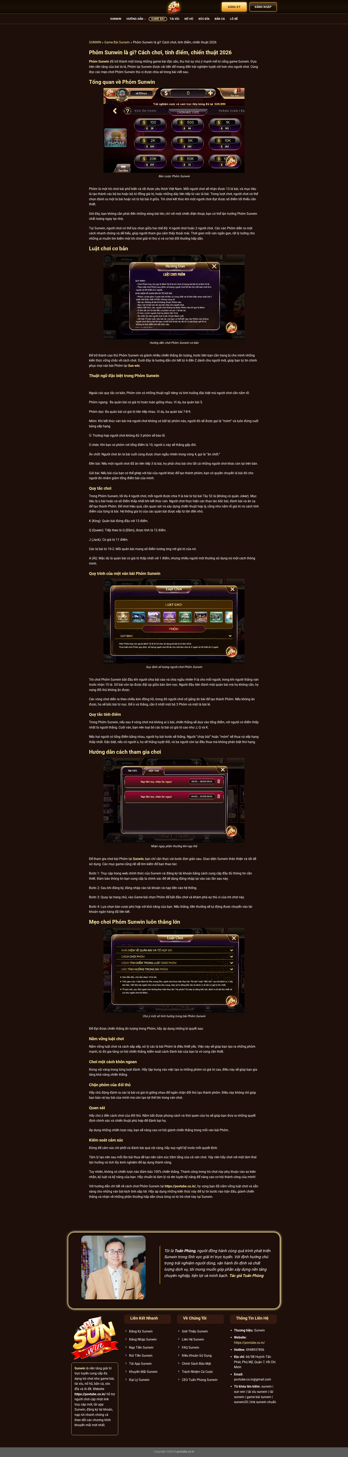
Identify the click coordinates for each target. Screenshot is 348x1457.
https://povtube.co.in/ (249, 1343)
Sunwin (115, 19)
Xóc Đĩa (203, 19)
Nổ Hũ (188, 19)
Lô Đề (234, 19)
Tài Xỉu (174, 19)
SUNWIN (95, 42)
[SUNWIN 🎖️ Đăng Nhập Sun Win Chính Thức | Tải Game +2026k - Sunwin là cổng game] (174, 7)
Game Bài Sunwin (117, 42)
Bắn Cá (220, 19)
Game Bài (158, 19)
